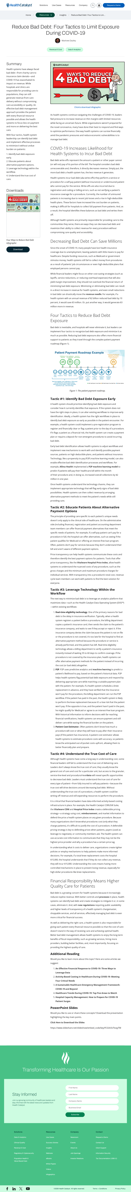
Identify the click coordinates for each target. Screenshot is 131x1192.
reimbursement (89, 813)
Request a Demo (114, 5)
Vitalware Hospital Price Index (92, 562)
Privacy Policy (120, 1189)
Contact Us (100, 1143)
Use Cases (56, 5)
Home (28, 15)
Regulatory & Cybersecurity (24, 1153)
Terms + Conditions (100, 1189)
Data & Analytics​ (20, 1137)
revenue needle (93, 294)
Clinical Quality (19, 1143)
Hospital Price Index (84, 809)
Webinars (49, 1153)
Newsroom (74, 1137)
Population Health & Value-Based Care (21, 1160)
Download (18, 249)
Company (83, 5)
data (89, 775)
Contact (99, 1132)
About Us (73, 1148)
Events (73, 1143)
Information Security (103, 1153)
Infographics (50, 1174)
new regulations (86, 905)
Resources (70, 5)
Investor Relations (77, 1158)
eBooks (49, 1158)
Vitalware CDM (61, 809)
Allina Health (67, 466)
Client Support (101, 1148)
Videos (48, 1169)
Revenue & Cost (20, 1148)
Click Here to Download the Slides (67, 1022)
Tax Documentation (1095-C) (106, 1158)
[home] (21, 5)
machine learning (102, 669)
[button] (45, 15)
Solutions (44, 5)
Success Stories (52, 1143)
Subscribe (75, 1115)
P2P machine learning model (103, 466)
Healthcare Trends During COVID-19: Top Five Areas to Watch (86, 993)
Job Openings (75, 1153)
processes (104, 897)
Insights (62, 15)
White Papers (51, 1164)
